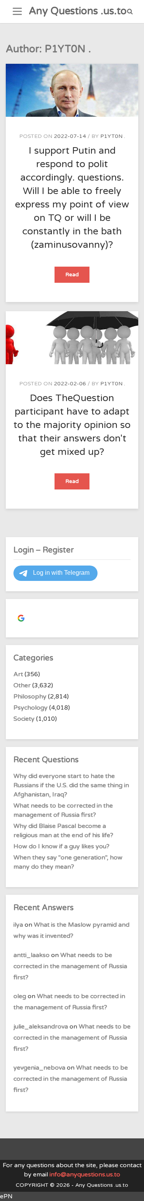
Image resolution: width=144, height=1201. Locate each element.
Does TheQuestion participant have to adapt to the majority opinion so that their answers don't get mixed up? (72, 425)
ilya (18, 925)
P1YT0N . (112, 136)
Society (24, 719)
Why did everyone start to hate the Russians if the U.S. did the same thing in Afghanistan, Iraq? (71, 785)
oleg (19, 996)
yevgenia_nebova (39, 1068)
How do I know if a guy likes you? (61, 846)
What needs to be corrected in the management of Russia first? (70, 966)
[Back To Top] (131, 1188)
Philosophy (29, 696)
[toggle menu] (17, 11)
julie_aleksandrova (40, 1026)
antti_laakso (31, 955)
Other (22, 685)
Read (77, 277)
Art (18, 674)
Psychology (30, 708)
